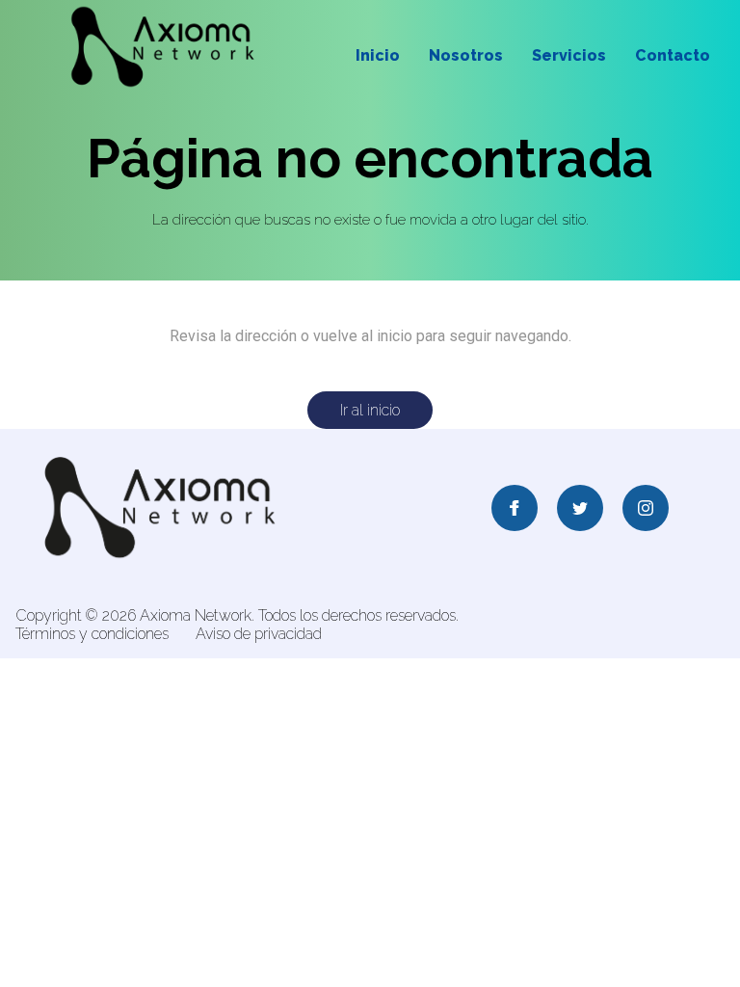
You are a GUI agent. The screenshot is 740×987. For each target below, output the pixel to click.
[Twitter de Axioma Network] (580, 510)
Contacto (672, 55)
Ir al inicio (370, 410)
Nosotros (466, 55)
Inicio (378, 55)
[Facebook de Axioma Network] (514, 510)
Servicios (569, 55)
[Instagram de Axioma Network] (645, 510)
